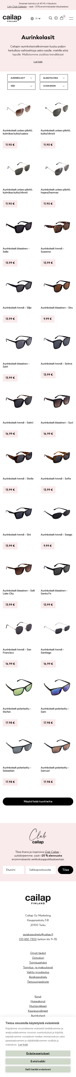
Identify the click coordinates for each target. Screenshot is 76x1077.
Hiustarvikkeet (38, 1006)
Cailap (12, 18)
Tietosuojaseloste (38, 981)
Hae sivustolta (50, 18)
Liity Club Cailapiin (17, 6)
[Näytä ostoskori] (61, 18)
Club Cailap (52, 852)
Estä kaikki (38, 1061)
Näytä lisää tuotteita (38, 801)
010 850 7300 (28, 939)
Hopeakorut (38, 1001)
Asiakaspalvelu (38, 977)
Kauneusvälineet (38, 1011)
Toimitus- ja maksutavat (38, 967)
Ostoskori (38, 957)
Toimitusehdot (38, 962)
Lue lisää (38, 61)
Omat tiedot (38, 953)
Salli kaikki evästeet (38, 1069)
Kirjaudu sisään (56, 18)
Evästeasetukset (38, 1053)
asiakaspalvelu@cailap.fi (38, 934)
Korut (38, 996)
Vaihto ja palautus (38, 972)
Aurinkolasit (38, 1015)
